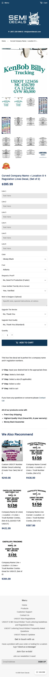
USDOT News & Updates (24, 635)
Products (24, 608)
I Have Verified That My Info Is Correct (15, 286)
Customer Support (24, 612)
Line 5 (4, 233)
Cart (45, 3)
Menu (7, 3)
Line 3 (4, 212)
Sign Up (42, 662)
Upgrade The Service (9, 309)
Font (3, 265)
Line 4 (4, 223)
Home (4, 41)
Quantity (5, 331)
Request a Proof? (8, 276)
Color (4, 254)
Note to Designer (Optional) (12, 297)
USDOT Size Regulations (24, 619)
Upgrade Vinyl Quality (9, 320)
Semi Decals (25, 673)
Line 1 (4, 191)
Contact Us (24, 615)
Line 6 (4, 244)
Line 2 (4, 202)
